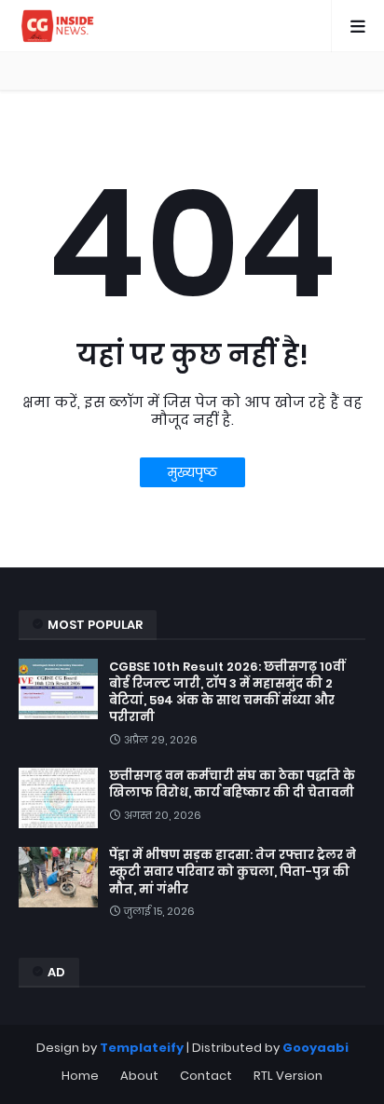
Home (80, 1075)
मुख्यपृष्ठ (192, 472)
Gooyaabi (315, 1047)
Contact (206, 1075)
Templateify (142, 1047)
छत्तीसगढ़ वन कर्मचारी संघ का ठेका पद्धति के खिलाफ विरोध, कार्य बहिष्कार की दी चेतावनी (232, 784)
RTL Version (288, 1075)
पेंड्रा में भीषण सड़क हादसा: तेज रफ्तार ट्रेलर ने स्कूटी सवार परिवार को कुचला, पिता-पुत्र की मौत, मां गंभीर (232, 872)
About (139, 1075)
